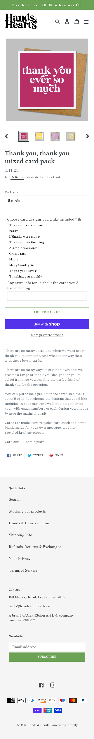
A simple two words (23, 248)
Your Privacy (20, 558)
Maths (13, 259)
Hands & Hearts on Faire (30, 522)
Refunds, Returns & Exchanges (35, 546)
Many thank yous (22, 265)
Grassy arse (17, 253)
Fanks (13, 230)
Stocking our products (27, 511)
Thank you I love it (23, 270)
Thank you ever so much (27, 225)
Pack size (11, 192)
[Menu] (86, 21)
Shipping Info (20, 534)
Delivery (17, 177)
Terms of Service (23, 570)
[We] (79, 219)
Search (15, 499)
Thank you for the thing (26, 242)
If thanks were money (25, 236)
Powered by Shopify (64, 725)
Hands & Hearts (38, 725)
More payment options (47, 334)
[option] (23, 136)
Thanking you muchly (25, 276)
